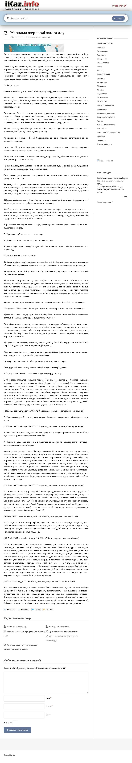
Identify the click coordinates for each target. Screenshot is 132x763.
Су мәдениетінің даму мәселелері (63, 631)
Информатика (103, 63)
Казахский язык (103, 74)
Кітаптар (101, 70)
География (101, 55)
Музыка (100, 90)
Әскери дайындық (104, 144)
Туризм (100, 121)
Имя (49, 698)
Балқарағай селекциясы (59, 626)
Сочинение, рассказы (106, 113)
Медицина (101, 86)
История (100, 66)
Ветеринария (102, 51)
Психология (102, 101)
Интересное (102, 59)
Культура (101, 78)
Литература (17, 37)
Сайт (49, 715)
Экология (101, 136)
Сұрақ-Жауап (119, 5)
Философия (101, 128)
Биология (101, 47)
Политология (102, 97)
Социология (102, 109)
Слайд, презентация (105, 105)
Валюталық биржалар (16, 626)
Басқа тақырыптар (105, 43)
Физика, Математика (106, 125)
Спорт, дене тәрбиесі (106, 117)
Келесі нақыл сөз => (105, 202)
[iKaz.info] (22, 5)
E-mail (49, 706)
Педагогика (102, 94)
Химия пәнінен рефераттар (108, 132)
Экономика (101, 140)
